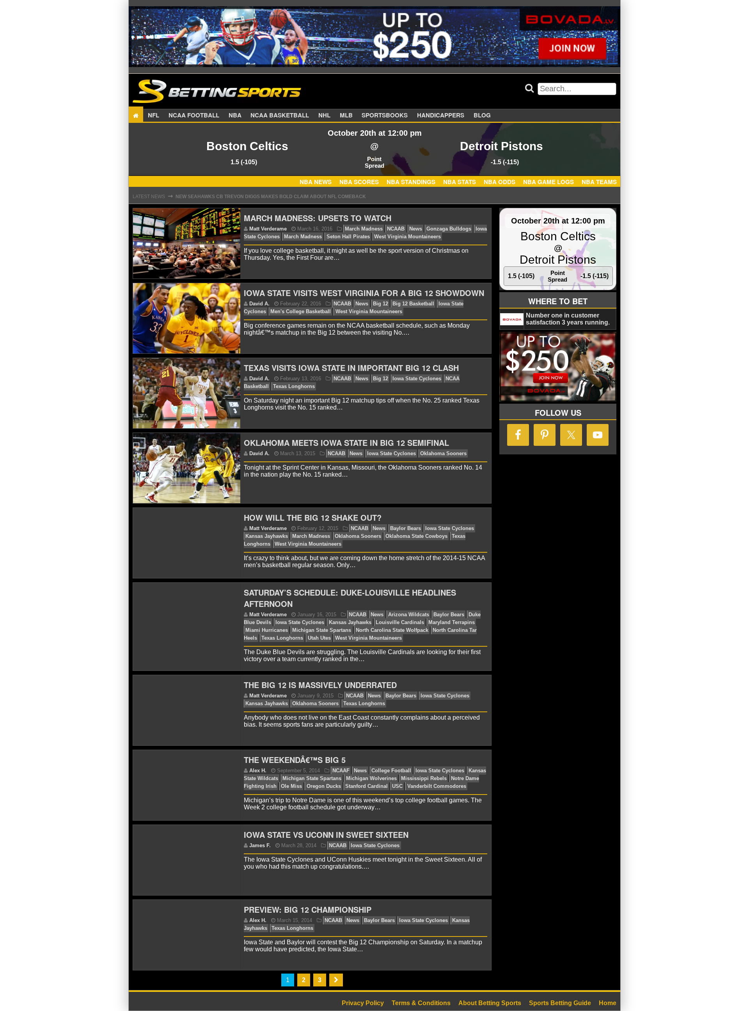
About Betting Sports (489, 1003)
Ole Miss (291, 786)
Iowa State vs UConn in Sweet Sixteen (326, 834)
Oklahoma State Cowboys (416, 536)
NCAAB (396, 229)
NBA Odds (499, 181)
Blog (482, 115)
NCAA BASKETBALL (279, 115)
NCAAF (341, 770)
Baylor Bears (405, 528)
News (415, 229)
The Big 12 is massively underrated (320, 684)
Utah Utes (319, 638)
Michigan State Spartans (321, 630)
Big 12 (380, 304)
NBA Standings (411, 181)
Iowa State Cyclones (416, 378)
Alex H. (257, 770)
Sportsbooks (385, 115)
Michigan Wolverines (371, 778)
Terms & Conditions (421, 1003)
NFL (153, 115)
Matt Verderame (268, 229)
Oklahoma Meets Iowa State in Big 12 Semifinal (346, 442)
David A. (259, 304)
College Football (391, 770)
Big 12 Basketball (413, 304)
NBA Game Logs (548, 181)
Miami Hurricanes (266, 630)
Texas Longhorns (294, 386)
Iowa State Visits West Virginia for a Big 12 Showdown (364, 292)
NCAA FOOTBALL (194, 115)
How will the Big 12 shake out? (313, 517)
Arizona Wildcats (408, 614)
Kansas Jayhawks (266, 536)
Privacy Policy (363, 1003)
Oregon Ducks (324, 786)
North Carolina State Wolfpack (392, 630)
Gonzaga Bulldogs (448, 229)
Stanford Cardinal (366, 786)
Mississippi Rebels (424, 778)
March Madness (364, 229)
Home (607, 1003)
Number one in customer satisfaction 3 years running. (568, 319)
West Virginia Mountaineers (407, 236)
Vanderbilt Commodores (436, 786)
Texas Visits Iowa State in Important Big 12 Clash (351, 367)
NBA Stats (459, 181)
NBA (235, 115)
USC (397, 786)
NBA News (316, 181)
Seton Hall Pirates (348, 236)
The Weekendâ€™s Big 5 (295, 759)
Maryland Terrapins (451, 622)
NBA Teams (599, 181)
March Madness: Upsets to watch (317, 217)
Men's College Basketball (300, 311)
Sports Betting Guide (560, 1003)
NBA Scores (359, 181)
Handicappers (440, 115)
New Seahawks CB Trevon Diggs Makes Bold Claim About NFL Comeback (271, 196)
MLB (346, 115)
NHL (324, 115)
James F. (260, 845)
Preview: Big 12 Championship (307, 909)
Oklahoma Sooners (443, 453)
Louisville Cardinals (400, 622)
